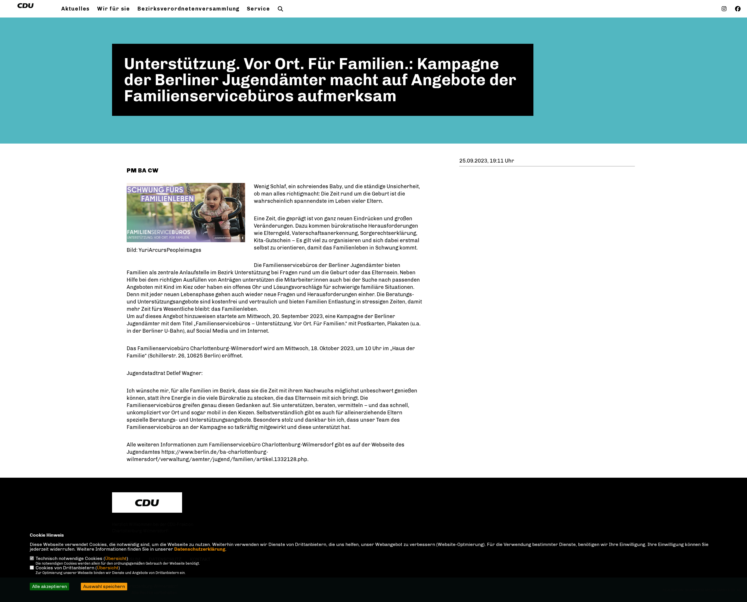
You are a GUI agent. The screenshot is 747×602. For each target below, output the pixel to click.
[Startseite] (147, 503)
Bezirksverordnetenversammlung (188, 8)
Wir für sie (113, 8)
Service (258, 8)
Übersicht (116, 558)
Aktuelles (75, 8)
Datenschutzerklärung (199, 549)
